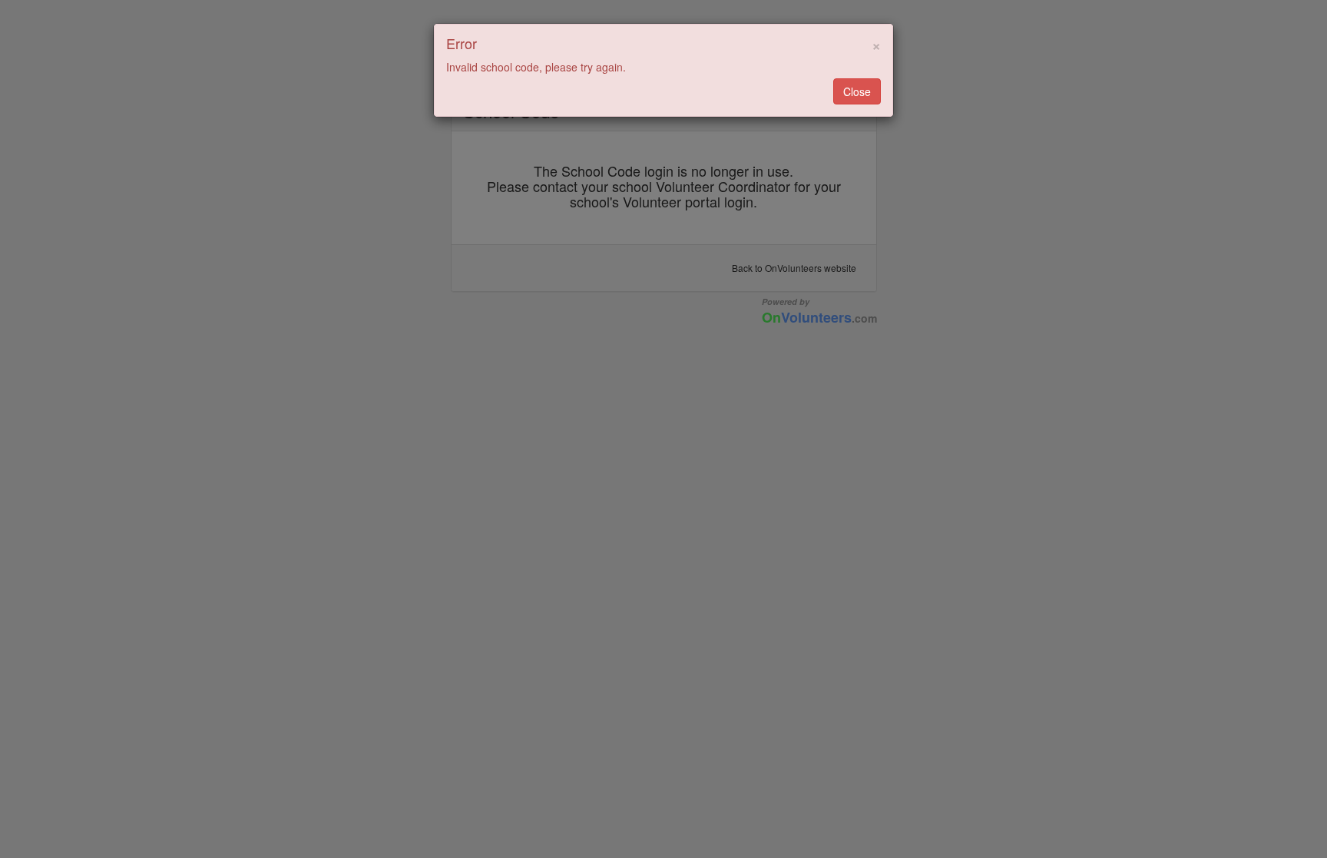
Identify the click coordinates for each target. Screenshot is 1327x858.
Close (857, 91)
